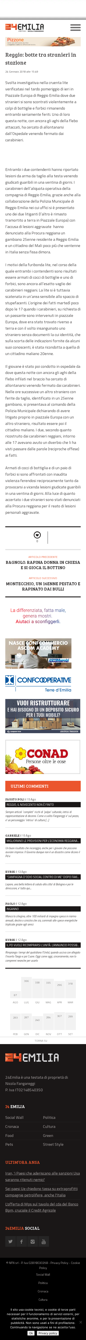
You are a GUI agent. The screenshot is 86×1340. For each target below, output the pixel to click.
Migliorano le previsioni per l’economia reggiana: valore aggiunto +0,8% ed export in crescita (44, 841)
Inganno (13, 909)
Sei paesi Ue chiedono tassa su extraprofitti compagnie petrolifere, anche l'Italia (41, 1192)
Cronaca (12, 1126)
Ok (31, 1333)
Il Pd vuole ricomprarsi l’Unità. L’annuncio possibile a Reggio (44, 945)
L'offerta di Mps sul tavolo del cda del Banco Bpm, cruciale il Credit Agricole (41, 1207)
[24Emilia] (33, 28)
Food (9, 1135)
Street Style (53, 1144)
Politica (49, 1117)
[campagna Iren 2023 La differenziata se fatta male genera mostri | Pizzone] (43, 45)
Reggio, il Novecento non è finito (30, 804)
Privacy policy (48, 1333)
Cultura (49, 1126)
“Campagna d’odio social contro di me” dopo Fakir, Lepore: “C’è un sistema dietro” (44, 877)
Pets (9, 1144)
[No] (80, 1322)
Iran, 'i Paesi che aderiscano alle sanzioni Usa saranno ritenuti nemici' (42, 1176)
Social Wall (14, 1117)
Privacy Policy (59, 1262)
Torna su (41, 1041)
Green (48, 1135)
